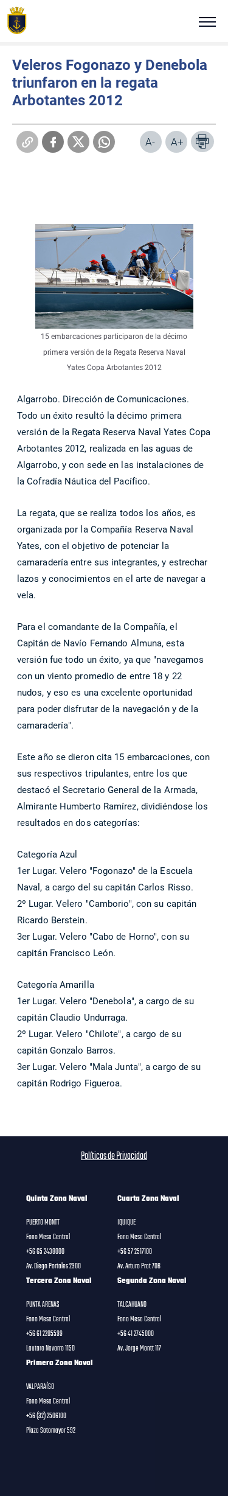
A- (150, 142)
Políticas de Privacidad (114, 1156)
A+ (177, 142)
